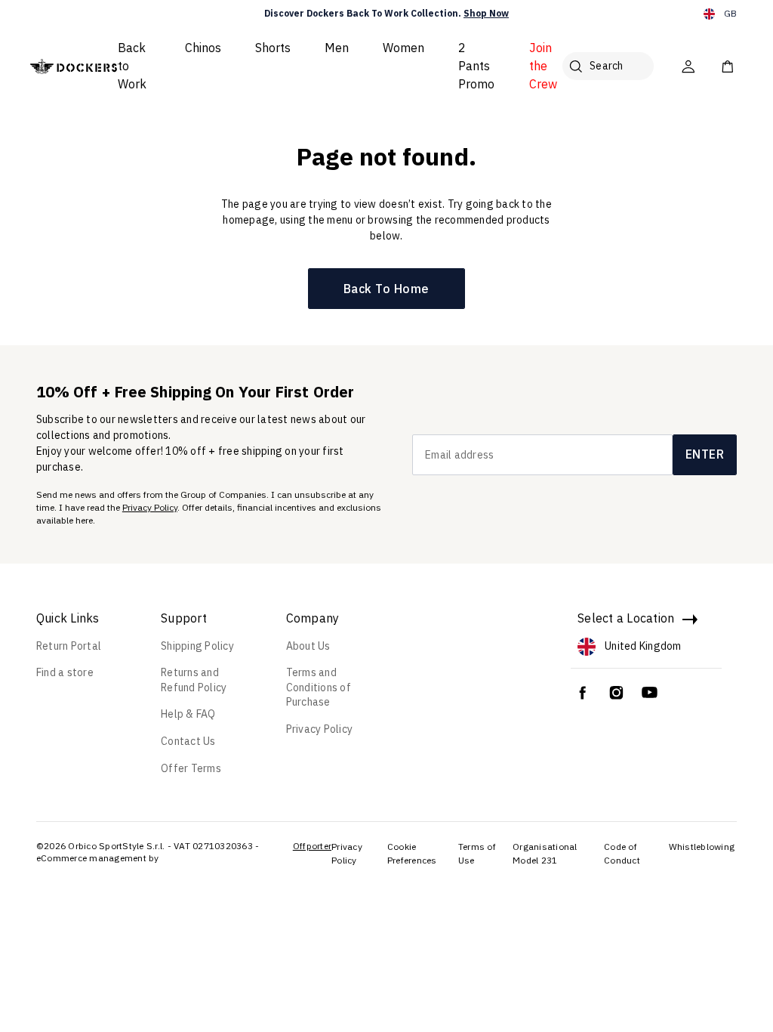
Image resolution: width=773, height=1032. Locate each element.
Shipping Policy (197, 646)
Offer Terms (191, 768)
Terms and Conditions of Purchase (318, 687)
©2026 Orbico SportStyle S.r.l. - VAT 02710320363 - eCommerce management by (148, 852)
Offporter (312, 845)
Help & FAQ (188, 714)
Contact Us (188, 741)
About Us (308, 646)
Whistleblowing (702, 846)
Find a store (65, 672)
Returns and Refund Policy (193, 680)
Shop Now (486, 13)
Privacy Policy (149, 507)
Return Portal (68, 646)
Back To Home (386, 288)
